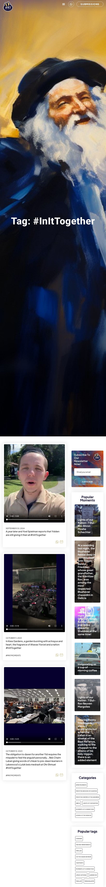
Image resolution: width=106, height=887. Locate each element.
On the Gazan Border (83, 857)
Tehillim (79, 881)
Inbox (78, 803)
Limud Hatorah (81, 875)
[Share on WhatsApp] (57, 542)
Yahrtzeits (79, 863)
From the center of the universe (87, 797)
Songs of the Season (83, 815)
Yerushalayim (89, 881)
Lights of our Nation (90, 803)
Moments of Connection (85, 809)
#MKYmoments (13, 655)
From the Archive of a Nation (86, 791)
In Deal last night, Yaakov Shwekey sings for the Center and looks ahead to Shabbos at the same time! (87, 623)
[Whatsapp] (71, 4)
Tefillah (79, 850)
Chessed (79, 838)
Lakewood (93, 875)
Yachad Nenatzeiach (83, 844)
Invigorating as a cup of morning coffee (87, 667)
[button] (63, 4)
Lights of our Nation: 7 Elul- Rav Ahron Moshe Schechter (87, 526)
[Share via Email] (61, 542)
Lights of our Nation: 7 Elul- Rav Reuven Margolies (87, 702)
